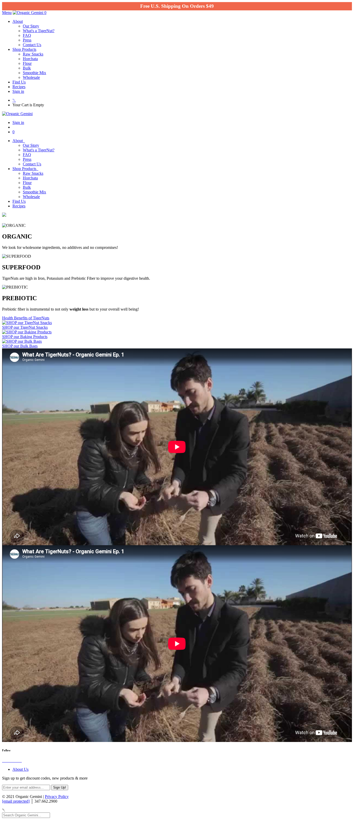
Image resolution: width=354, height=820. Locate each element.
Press (27, 40)
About (17, 21)
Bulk (27, 68)
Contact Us (32, 45)
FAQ (27, 35)
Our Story (31, 26)
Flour (27, 63)
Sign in (18, 91)
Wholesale (31, 77)
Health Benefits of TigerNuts (25, 318)
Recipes (18, 87)
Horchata (30, 59)
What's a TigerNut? (38, 31)
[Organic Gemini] (28, 12)
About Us (20, 769)
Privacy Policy (57, 796)
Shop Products (24, 49)
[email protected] (16, 801)
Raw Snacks (33, 54)
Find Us (19, 82)
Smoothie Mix (34, 73)
